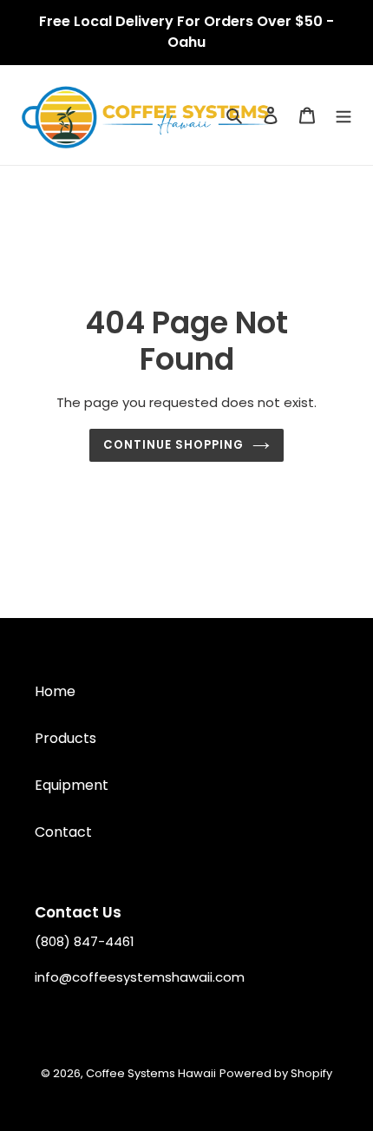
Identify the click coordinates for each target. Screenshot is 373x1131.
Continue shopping (174, 445)
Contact (63, 832)
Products (65, 738)
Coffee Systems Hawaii (151, 1073)
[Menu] (343, 115)
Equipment (71, 785)
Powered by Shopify (275, 1073)
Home (55, 691)
